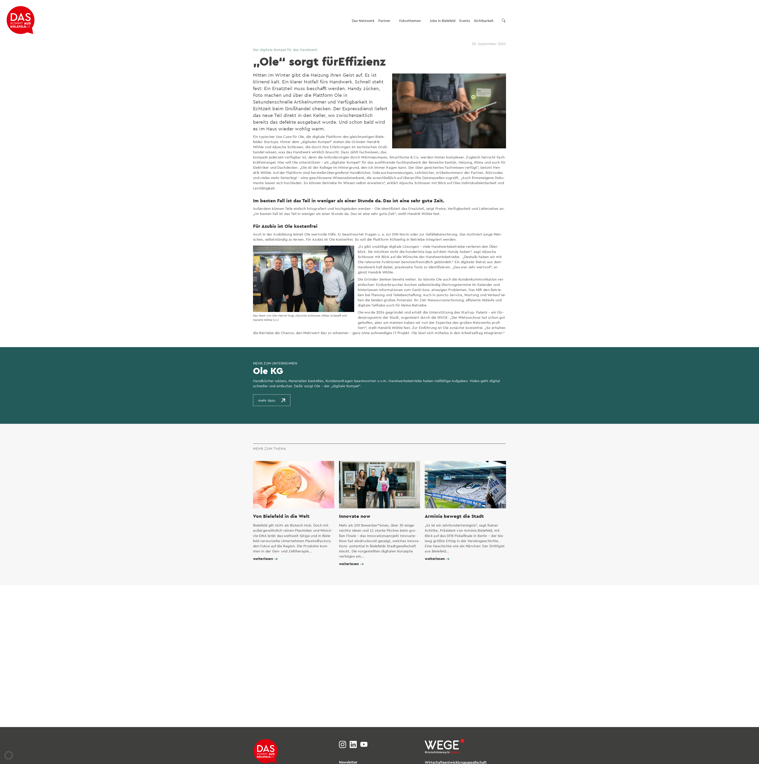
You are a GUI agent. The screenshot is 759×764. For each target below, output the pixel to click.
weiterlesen (263, 558)
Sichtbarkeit (484, 20)
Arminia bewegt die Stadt (454, 516)
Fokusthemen (410, 20)
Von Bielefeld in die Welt (281, 516)
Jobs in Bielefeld (442, 20)
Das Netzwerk (363, 20)
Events (464, 20)
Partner (384, 20)
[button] (8, 755)
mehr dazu (266, 400)
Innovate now (354, 516)
